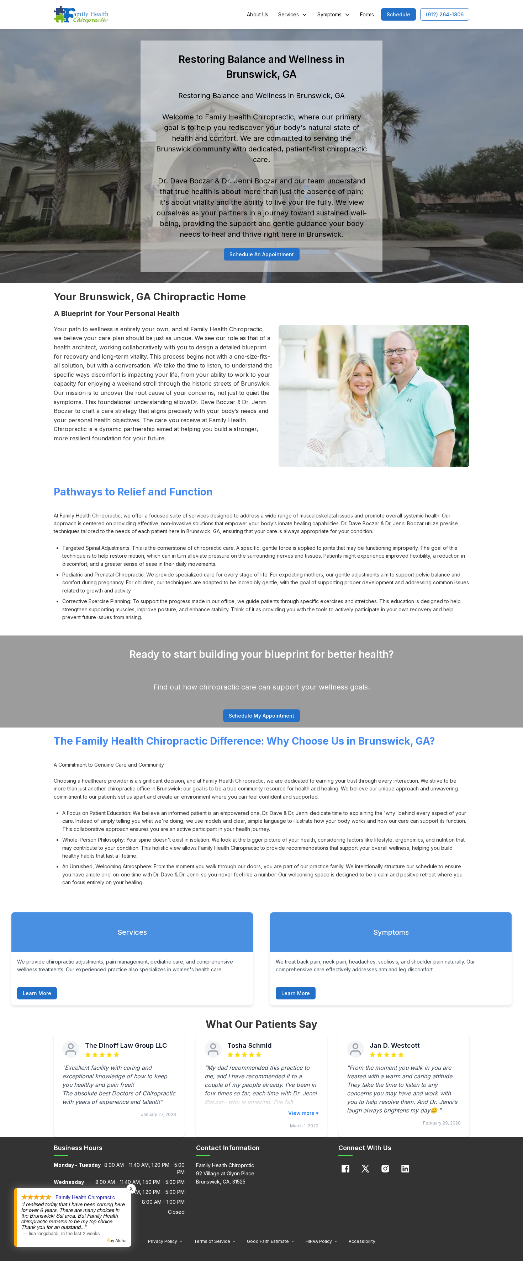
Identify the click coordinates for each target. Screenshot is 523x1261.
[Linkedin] (405, 1168)
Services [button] (288, 14)
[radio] (88, 1055)
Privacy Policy (165, 1241)
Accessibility (362, 1241)
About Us (257, 14)
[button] (398, 14)
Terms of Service (215, 1241)
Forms (367, 14)
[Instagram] (385, 1168)
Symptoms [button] (329, 14)
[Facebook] (345, 1168)
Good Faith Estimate (270, 1241)
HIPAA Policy (321, 1241)
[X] (365, 1168)
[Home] (81, 14)
